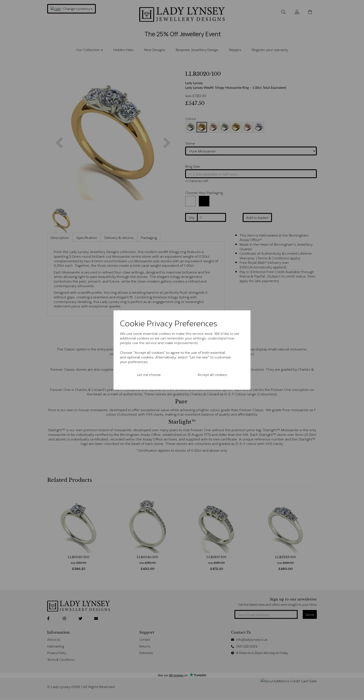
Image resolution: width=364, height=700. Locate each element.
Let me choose (149, 374)
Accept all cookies (212, 374)
